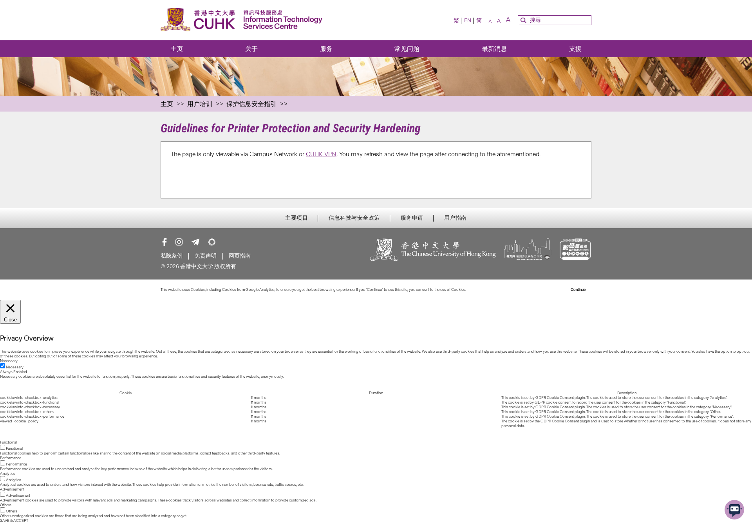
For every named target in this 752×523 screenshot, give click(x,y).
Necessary (15, 367)
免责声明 (206, 255)
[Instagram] (179, 242)
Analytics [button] (7, 473)
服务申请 (412, 218)
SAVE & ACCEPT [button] (14, 520)
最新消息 (494, 48)
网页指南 (240, 255)
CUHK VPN (321, 154)
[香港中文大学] (433, 250)
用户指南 (455, 218)
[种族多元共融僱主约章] (527, 250)
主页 (176, 48)
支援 (575, 48)
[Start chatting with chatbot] (734, 509)
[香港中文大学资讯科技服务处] (244, 20)
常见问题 (406, 48)
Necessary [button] (9, 361)
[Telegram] (195, 242)
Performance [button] (10, 458)
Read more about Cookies (488, 289)
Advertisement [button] (12, 489)
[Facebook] (164, 242)
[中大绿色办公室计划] (212, 242)
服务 (326, 48)
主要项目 (296, 218)
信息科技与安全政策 (354, 218)
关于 (251, 48)
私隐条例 (172, 255)
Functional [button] (8, 442)
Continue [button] (578, 289)
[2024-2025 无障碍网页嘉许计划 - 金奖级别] (575, 250)
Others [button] (5, 505)
